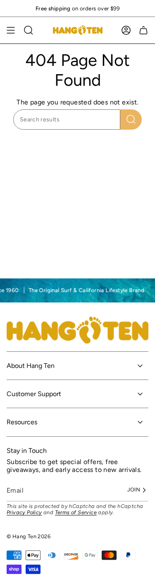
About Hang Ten (31, 366)
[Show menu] (10, 30)
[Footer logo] (77, 330)
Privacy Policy (24, 512)
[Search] (131, 119)
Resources (22, 422)
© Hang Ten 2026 (28, 536)
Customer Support (34, 394)
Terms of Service (76, 512)
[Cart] (143, 30)
